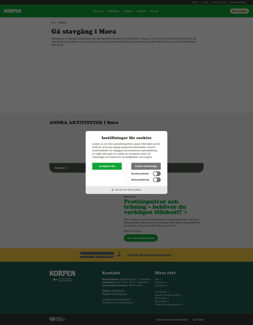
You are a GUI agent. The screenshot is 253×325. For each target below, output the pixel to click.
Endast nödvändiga (146, 166)
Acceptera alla (107, 166)
